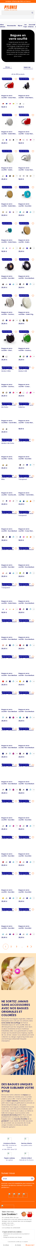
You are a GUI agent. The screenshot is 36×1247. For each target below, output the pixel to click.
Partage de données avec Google (12, 1237)
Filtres (7, 67)
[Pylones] (10, 8)
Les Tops (25, 26)
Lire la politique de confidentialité (11, 1227)
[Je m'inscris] (32, 1179)
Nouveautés (11, 26)
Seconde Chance (31, 26)
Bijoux (20, 26)
